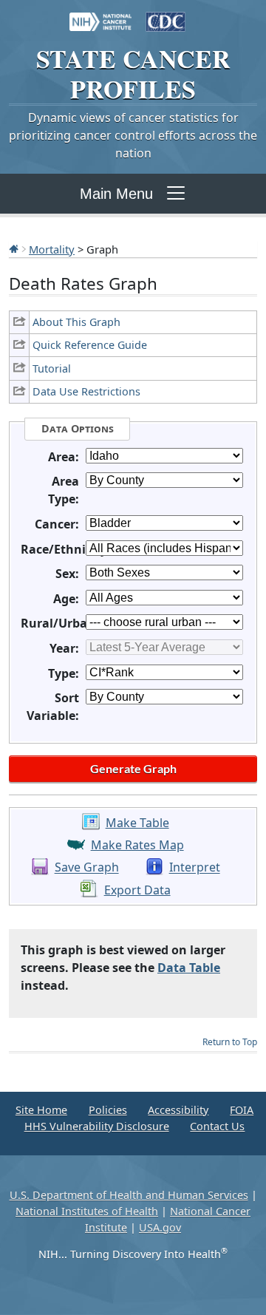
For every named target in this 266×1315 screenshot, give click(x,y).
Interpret (194, 868)
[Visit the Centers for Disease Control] (165, 15)
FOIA (241, 1110)
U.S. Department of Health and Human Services (129, 1195)
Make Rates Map (137, 845)
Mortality (52, 249)
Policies (108, 1110)
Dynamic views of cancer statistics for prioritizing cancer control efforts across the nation (133, 135)
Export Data (137, 890)
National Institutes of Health (87, 1211)
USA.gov (160, 1227)
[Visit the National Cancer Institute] (100, 15)
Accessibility (178, 1110)
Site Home (41, 1110)
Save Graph (87, 868)
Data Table (188, 967)
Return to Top (229, 1042)
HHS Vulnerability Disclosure (96, 1126)
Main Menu (116, 194)
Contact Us (217, 1126)
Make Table (137, 823)
